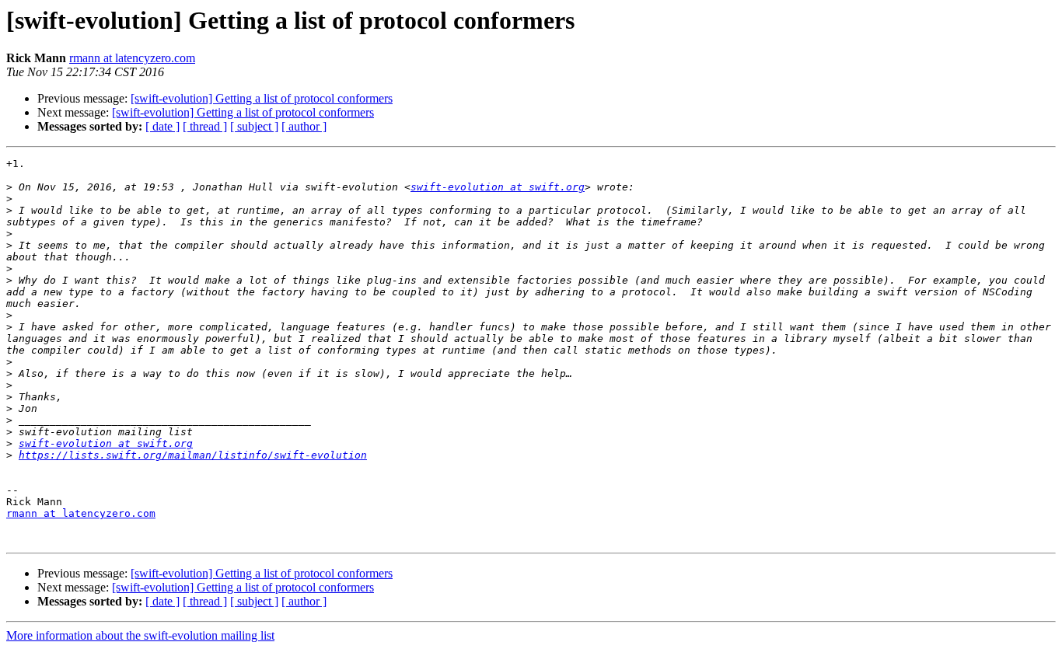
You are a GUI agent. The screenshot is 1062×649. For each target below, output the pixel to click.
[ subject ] (254, 126)
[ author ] (304, 126)
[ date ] (162, 126)
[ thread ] (205, 126)
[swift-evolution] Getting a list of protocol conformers (262, 98)
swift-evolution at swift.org (497, 187)
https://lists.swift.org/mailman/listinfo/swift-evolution (193, 455)
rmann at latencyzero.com (132, 58)
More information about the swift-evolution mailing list (140, 635)
